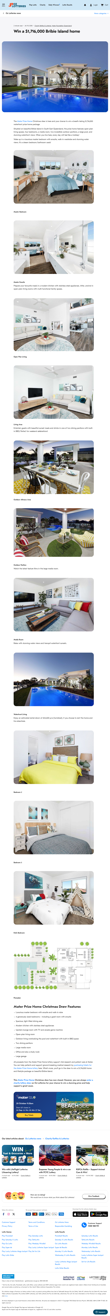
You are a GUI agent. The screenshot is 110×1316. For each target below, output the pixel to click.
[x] (13, 1214)
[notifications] (85, 5)
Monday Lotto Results (90, 1247)
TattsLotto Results (88, 1240)
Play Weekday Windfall (37, 1244)
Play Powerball (7, 1236)
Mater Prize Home (24, 121)
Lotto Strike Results (62, 1268)
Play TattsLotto (33, 1240)
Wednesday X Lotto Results (65, 1255)
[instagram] (8, 1214)
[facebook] (3, 1214)
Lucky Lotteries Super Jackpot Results (92, 1257)
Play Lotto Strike (8, 1255)
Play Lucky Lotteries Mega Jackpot (15, 1251)
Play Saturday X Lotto (10, 1240)
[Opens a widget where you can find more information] (100, 1312)
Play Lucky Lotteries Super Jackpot (41, 1247)
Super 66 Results (61, 1247)
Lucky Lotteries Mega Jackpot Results (66, 1263)
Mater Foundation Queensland (62, 26)
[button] (3, 5)
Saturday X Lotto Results (64, 1240)
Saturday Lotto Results (90, 1236)
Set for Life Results (88, 1262)
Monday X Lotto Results (64, 1251)
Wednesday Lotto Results (91, 1251)
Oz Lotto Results (61, 1244)
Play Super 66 (7, 1247)
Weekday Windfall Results (91, 1244)
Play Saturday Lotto (35, 1236)
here (6, 1296)
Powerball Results (61, 1236)
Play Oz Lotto (7, 1244)
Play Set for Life (34, 1251)
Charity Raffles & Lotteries (43, 26)
